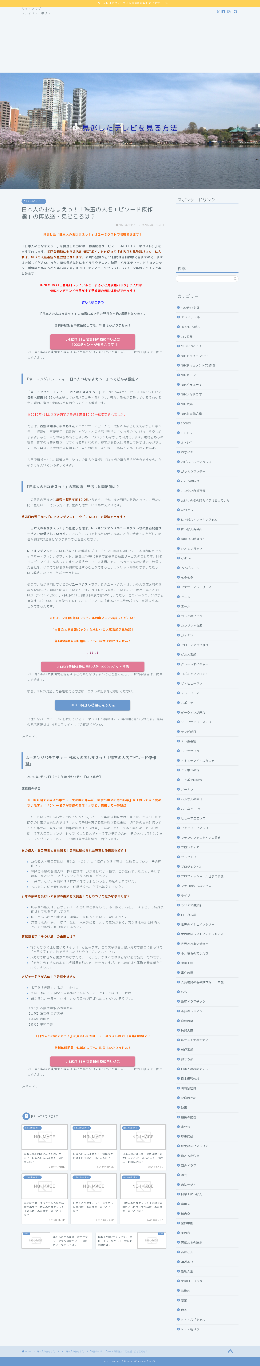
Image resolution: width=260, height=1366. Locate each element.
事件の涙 (187, 973)
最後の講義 (188, 1117)
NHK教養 (187, 404)
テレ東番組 (188, 741)
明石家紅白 (188, 1088)
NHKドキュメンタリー (196, 356)
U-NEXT (186, 443)
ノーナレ (187, 789)
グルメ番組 (188, 655)
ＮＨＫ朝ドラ (190, 1329)
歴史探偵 (187, 1137)
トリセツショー (191, 751)
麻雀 (184, 1310)
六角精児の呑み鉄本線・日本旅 (202, 982)
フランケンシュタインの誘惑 (201, 838)
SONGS (186, 423)
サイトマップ (31, 9)
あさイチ (187, 452)
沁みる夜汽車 (190, 1156)
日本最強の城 (190, 1079)
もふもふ (187, 577)
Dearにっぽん (190, 327)
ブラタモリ (188, 857)
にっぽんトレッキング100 (199, 520)
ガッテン (187, 635)
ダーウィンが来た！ (194, 713)
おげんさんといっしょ (196, 462)
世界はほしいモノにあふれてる (202, 934)
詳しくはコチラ (93, 302)
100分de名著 (190, 308)
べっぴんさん (190, 568)
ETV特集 (187, 337)
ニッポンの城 (190, 770)
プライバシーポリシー (38, 13)
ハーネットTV (190, 809)
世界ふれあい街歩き (194, 944)
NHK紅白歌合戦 (191, 414)
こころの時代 (190, 481)
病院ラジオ (188, 1185)
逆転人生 (187, 1271)
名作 (184, 992)
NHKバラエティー (193, 385)
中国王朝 (187, 963)
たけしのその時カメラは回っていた (205, 501)
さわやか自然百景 (193, 491)
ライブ (185, 896)
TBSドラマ (188, 433)
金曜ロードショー (193, 1281)
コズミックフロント (194, 674)
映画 (184, 1108)
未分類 (185, 1127)
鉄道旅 (185, 1291)
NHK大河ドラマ (191, 394)
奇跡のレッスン (191, 1011)
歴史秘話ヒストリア (194, 1146)
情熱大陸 (187, 1030)
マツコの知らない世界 (196, 886)
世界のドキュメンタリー (198, 925)
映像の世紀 (188, 1098)
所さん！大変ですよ (194, 1040)
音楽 (184, 1300)
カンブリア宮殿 (191, 626)
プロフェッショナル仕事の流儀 (202, 876)
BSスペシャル (190, 317)
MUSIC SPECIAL (192, 346)
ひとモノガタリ (191, 549)
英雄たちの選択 (191, 1242)
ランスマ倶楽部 (191, 905)
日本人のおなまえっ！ (33, 201)
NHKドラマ (188, 375)
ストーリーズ (190, 693)
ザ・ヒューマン (191, 684)
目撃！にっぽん (191, 1194)
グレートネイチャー (194, 664)
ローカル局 (188, 915)
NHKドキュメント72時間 (198, 365)
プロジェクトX (191, 867)
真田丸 (185, 1204)
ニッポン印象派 (191, 780)
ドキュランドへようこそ (198, 761)
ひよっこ (187, 558)
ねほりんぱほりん (193, 539)
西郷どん (187, 1252)
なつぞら (187, 510)
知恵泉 (185, 1214)
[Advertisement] (130, 44)
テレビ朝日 (188, 732)
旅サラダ (187, 1059)
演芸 (184, 1175)
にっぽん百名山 (191, 529)
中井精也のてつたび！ (196, 953)
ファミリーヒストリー (196, 828)
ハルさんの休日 (191, 799)
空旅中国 (187, 1223)
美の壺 (185, 1233)
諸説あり (187, 1262)
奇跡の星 (187, 1021)
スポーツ (187, 703)
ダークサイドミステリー (198, 722)
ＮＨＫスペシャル (193, 1320)
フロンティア (190, 847)
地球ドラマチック (193, 1001)
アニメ (185, 597)
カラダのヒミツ (191, 616)
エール (185, 606)
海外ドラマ (188, 1166)
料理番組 (187, 1050)
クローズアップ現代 (194, 645)
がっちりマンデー (193, 472)
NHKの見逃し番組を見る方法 (92, 705)
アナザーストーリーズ (196, 587)
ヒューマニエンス (193, 818)
